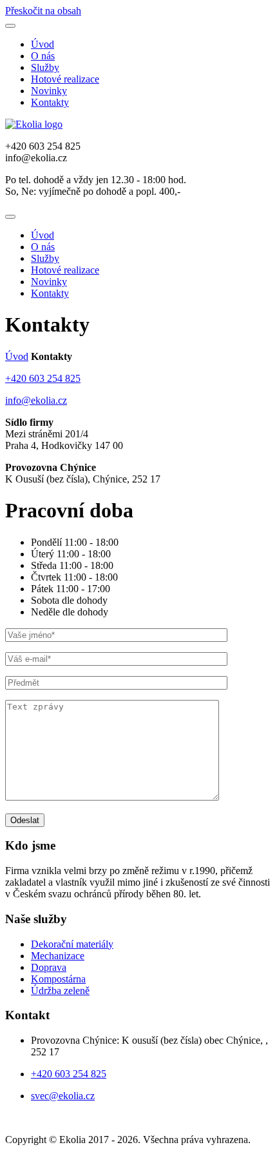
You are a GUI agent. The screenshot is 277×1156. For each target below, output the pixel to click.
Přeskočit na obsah (43, 10)
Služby (45, 67)
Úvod (42, 44)
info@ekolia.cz (36, 400)
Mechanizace (57, 955)
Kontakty (50, 102)
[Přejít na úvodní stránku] (33, 124)
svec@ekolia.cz (63, 1095)
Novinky (49, 90)
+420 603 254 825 (43, 378)
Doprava (48, 967)
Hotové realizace (65, 79)
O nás (43, 55)
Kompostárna (58, 978)
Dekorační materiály (72, 944)
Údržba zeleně (60, 990)
